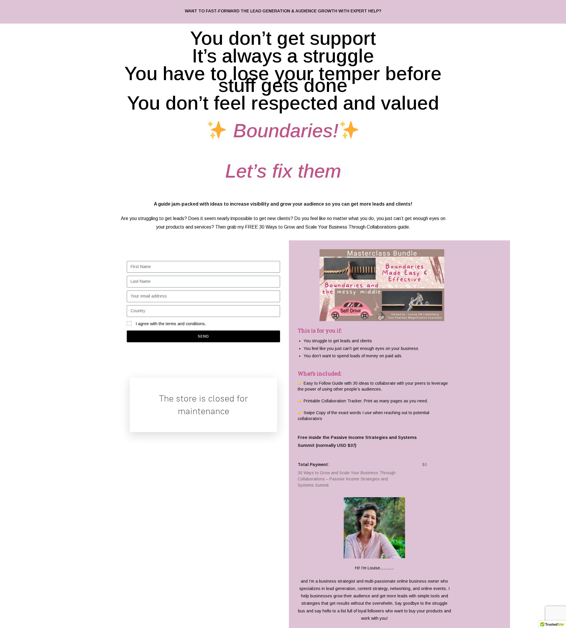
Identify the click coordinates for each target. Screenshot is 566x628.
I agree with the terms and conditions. (171, 323)
